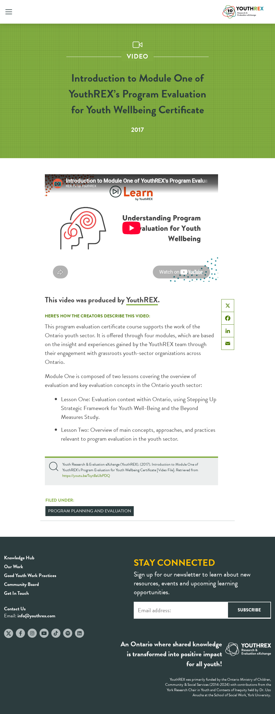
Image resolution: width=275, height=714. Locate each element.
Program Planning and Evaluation (89, 511)
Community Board (21, 584)
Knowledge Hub (19, 557)
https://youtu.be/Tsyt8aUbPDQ (86, 476)
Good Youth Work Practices (30, 575)
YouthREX (142, 299)
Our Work (13, 566)
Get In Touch (16, 593)
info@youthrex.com (36, 615)
